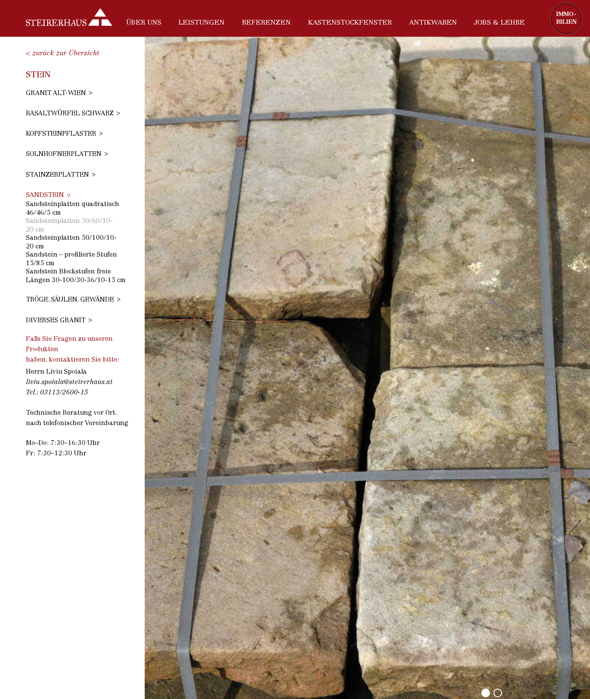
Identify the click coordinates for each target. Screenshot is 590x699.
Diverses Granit (56, 321)
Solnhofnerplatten (64, 154)
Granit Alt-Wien (56, 93)
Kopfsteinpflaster (61, 134)
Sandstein (45, 195)
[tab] (77, 92)
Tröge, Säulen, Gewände (70, 300)
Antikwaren (433, 22)
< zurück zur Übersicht (62, 53)
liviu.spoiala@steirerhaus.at (69, 382)
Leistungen (201, 22)
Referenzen (266, 22)
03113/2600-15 (64, 393)
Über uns (143, 22)
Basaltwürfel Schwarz (70, 114)
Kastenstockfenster (350, 22)
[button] (485, 693)
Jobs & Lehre (499, 22)
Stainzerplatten (57, 175)
